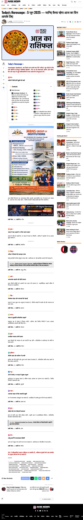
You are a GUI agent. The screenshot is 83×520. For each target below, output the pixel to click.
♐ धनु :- (38, 99)
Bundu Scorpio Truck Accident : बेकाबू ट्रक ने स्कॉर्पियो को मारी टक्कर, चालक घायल (73, 95)
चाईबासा (10, 8)
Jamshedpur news (34, 467)
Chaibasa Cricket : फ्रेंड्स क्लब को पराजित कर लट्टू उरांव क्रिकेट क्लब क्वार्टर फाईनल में (73, 176)
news (4, 8)
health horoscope (13, 467)
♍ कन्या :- (38, 90)
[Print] (78, 22)
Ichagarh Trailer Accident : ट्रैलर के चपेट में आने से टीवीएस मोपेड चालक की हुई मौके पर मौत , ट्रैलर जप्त (73, 126)
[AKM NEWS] (12, 1)
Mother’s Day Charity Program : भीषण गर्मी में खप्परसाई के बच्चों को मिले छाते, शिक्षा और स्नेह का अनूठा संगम (73, 155)
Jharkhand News (44, 467)
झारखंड (21, 8)
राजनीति (68, 226)
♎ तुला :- (38, 93)
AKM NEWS (29, 461)
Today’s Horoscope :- (15, 90)
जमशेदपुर (16, 8)
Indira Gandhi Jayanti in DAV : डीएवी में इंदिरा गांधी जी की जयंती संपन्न (73, 205)
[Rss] (47, 510)
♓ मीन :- (38, 108)
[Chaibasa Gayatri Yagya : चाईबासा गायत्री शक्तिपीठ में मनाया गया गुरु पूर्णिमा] (61, 45)
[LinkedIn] (45, 510)
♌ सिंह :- (16, 119)
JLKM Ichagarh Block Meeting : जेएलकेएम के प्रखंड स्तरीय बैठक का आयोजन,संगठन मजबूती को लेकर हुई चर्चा (73, 105)
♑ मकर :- (38, 102)
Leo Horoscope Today (14, 469)
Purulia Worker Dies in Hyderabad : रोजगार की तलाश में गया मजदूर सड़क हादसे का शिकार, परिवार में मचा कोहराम (73, 34)
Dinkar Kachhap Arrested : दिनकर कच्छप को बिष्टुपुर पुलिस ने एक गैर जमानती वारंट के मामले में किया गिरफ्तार (73, 232)
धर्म (67, 48)
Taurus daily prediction (44, 470)
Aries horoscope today (38, 461)
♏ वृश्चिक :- (38, 96)
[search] (72, 2)
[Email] (75, 22)
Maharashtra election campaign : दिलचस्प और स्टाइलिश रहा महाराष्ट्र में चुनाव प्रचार (73, 222)
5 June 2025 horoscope (19, 461)
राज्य (26, 8)
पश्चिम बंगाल (69, 39)
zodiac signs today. (26, 472)
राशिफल (30, 8)
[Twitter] (38, 510)
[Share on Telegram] (4, 80)
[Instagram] (43, 510)
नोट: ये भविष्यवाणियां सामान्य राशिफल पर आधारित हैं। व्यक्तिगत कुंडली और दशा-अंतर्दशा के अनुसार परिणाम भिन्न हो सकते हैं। (42, 114)
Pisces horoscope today (36, 469)
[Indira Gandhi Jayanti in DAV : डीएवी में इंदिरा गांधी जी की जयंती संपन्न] (61, 205)
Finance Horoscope (25, 466)
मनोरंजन (68, 186)
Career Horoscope (13, 464)
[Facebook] (35, 510)
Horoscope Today (23, 467)
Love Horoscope (25, 469)
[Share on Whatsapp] (73, 22)
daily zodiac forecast (14, 466)
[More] (80, 22)
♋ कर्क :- (16, 116)
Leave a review (47, 499)
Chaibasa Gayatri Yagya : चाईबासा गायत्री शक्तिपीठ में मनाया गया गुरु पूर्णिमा (73, 44)
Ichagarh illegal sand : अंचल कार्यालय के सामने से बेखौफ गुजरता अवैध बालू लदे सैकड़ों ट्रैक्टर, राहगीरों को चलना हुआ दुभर (73, 166)
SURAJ (10, 21)
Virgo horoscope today (14, 472)
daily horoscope (32, 464)
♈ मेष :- (16, 107)
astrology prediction (14, 462)
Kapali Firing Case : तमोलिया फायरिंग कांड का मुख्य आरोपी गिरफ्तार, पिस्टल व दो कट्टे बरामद (73, 63)
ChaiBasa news (22, 464)
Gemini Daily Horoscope (37, 466)
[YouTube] (40, 510)
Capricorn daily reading (40, 462)
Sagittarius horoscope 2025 (15, 470)
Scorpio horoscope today (30, 470)
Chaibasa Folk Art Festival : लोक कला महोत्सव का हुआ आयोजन (73, 184)
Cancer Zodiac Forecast (27, 462)
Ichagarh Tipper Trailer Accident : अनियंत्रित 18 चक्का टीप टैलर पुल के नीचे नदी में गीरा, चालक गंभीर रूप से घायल (73, 116)
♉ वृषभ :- (16, 110)
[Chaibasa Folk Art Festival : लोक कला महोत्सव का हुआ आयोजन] (61, 185)
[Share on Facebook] (68, 22)
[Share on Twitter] (70, 22)
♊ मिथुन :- (16, 113)
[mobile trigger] (3, 1)
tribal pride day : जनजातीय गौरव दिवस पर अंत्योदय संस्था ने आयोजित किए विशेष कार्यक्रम (73, 213)
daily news (40, 464)
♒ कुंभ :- (38, 105)
